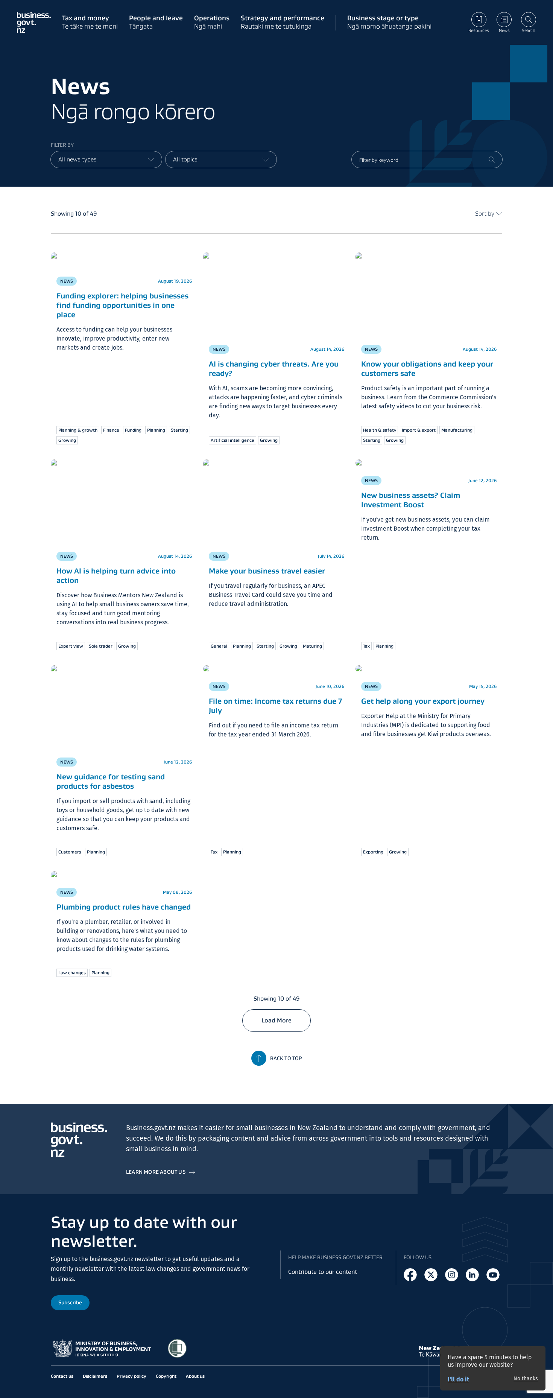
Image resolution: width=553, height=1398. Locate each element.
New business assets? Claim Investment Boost (410, 493)
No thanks (526, 1379)
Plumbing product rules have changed (123, 900)
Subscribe (70, 1302)
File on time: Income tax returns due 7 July (275, 698)
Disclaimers (95, 1376)
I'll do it (458, 1379)
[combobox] (106, 159)
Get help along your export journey (423, 694)
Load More (276, 1013)
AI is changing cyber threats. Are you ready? (274, 368)
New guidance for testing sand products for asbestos (110, 781)
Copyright (166, 1376)
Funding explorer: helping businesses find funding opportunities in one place (122, 305)
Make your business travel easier (267, 571)
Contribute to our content (322, 1272)
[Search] (492, 160)
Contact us (62, 1376)
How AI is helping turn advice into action (116, 575)
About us (195, 1376)
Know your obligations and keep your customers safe (427, 368)
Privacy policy (131, 1376)
